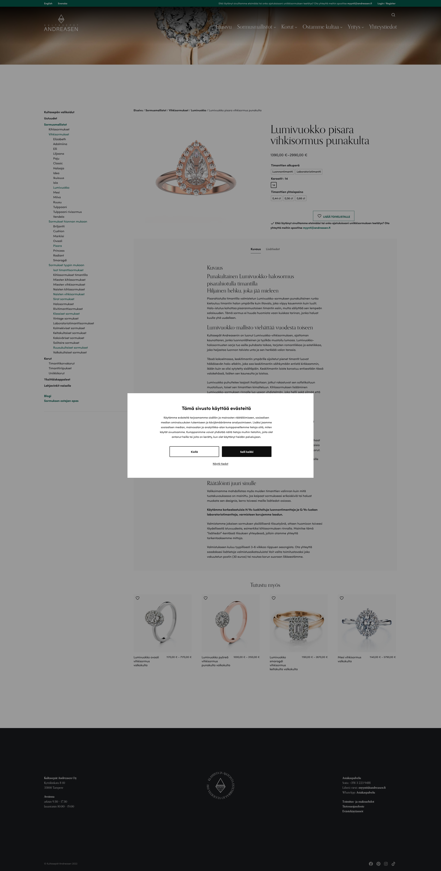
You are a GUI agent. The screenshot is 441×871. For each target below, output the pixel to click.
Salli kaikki (246, 451)
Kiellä (194, 451)
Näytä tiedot (220, 463)
